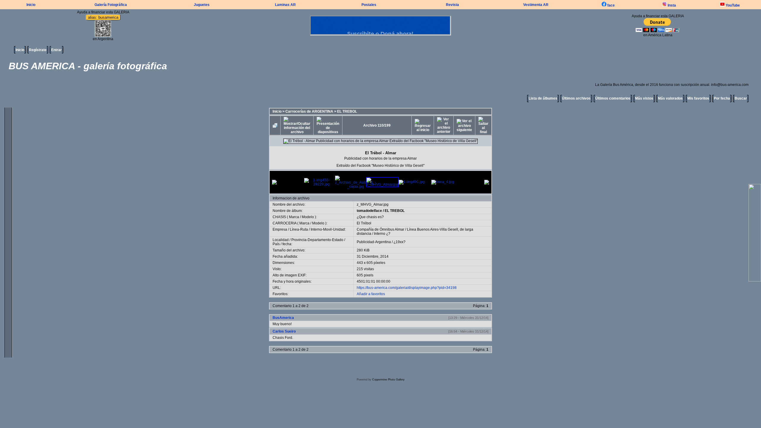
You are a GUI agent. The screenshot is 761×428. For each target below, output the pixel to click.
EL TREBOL (347, 111)
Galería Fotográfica (111, 5)
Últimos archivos (576, 98)
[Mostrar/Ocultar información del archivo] (297, 125)
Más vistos (644, 98)
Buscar (741, 98)
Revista (452, 5)
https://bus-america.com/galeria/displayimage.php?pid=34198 (407, 288)
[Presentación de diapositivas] (328, 125)
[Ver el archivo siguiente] (464, 125)
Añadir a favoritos (371, 294)
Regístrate (38, 50)
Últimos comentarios (613, 98)
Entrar (56, 50)
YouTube (732, 5)
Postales (368, 5)
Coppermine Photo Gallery (388, 379)
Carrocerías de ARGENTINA (309, 111)
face (610, 5)
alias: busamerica (103, 17)
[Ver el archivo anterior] (443, 125)
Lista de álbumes (543, 98)
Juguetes (202, 5)
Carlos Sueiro (284, 331)
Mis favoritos (698, 98)
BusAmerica (283, 318)
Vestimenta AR (535, 5)
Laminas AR (285, 5)
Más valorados (670, 98)
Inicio (30, 5)
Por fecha (722, 98)
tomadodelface (369, 211)
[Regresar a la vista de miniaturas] (275, 125)
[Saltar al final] (483, 125)
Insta (671, 5)
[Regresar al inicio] (423, 125)
